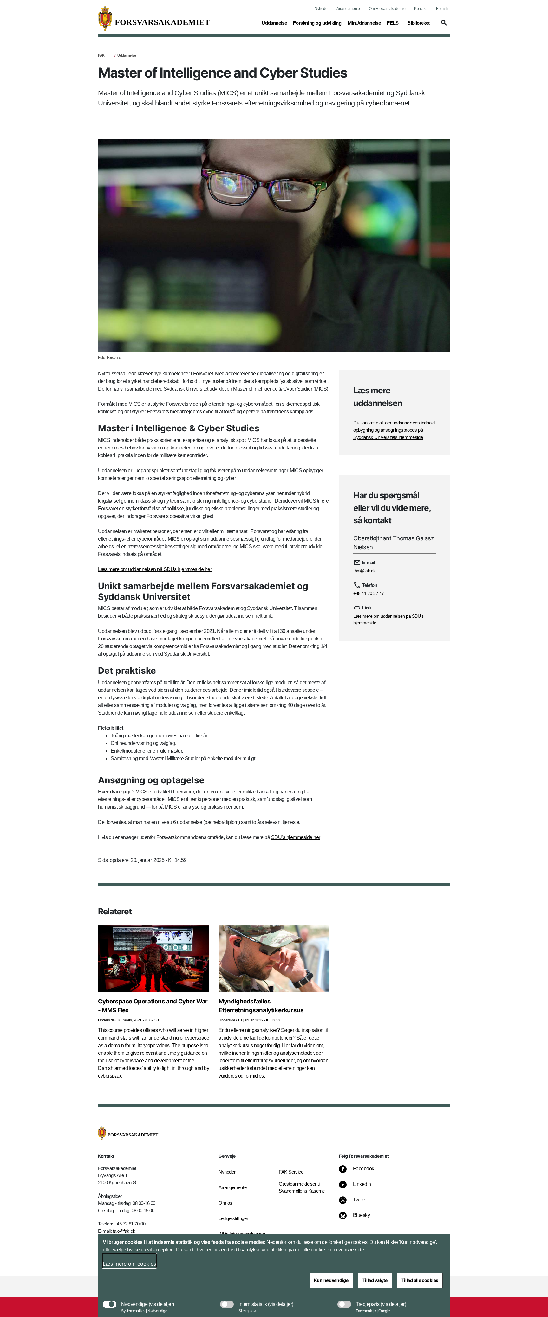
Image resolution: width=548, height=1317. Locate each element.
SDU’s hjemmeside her (295, 837)
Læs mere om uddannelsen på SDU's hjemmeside (388, 619)
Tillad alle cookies (419, 1280)
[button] (443, 26)
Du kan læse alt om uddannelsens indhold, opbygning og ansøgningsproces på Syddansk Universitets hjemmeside (394, 430)
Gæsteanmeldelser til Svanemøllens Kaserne (302, 1187)
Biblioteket (418, 23)
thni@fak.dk (364, 570)
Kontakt (420, 8)
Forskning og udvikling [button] (317, 23)
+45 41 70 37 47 (368, 593)
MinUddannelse (364, 23)
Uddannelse (126, 55)
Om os (225, 1203)
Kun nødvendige (331, 1280)
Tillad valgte (375, 1280)
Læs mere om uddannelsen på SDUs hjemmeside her (155, 569)
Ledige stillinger (233, 1218)
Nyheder (322, 8)
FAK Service (291, 1171)
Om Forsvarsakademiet (387, 8)
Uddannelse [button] (274, 23)
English (442, 8)
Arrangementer (348, 8)
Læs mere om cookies (129, 1264)
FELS (392, 23)
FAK (101, 55)
